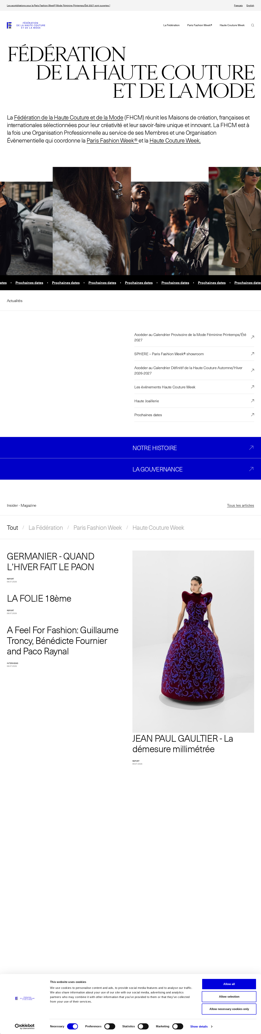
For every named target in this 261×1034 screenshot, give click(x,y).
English (250, 5)
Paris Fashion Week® (112, 140)
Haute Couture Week (158, 527)
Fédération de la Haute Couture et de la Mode (68, 117)
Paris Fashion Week (97, 527)
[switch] (109, 1026)
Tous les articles (240, 505)
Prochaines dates (148, 414)
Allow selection (229, 996)
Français (238, 5)
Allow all (229, 984)
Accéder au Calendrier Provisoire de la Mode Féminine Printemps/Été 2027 (190, 337)
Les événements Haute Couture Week (164, 387)
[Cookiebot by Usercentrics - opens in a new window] (24, 1026)
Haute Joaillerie (146, 400)
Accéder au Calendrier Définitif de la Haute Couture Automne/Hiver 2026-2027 (188, 370)
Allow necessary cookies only (229, 1009)
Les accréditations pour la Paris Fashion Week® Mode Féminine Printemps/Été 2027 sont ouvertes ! (58, 5)
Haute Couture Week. (175, 140)
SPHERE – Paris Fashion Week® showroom (169, 353)
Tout (12, 527)
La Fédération (45, 527)
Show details (199, 1026)
